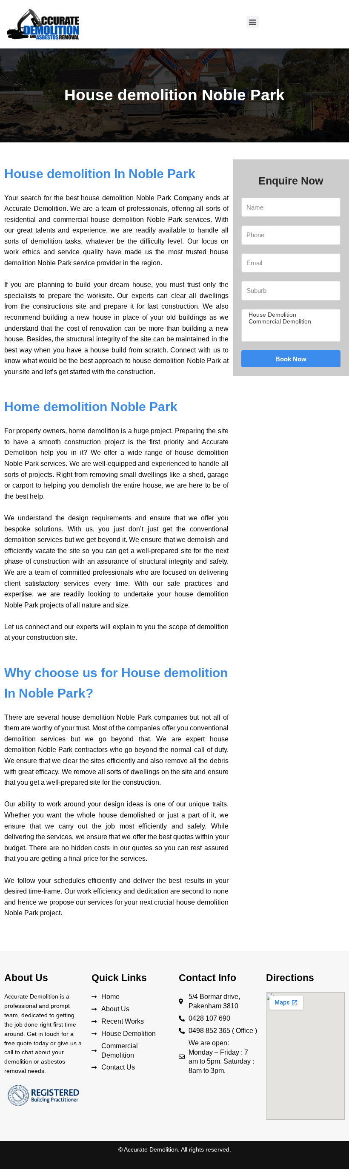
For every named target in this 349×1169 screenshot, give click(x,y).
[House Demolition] (290, 315)
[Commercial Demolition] (290, 321)
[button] (252, 22)
